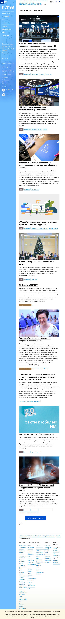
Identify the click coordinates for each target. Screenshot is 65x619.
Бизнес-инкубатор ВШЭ (30, 575)
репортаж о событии (37, 129)
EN (53, 1)
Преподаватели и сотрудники (22, 556)
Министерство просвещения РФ (56, 557)
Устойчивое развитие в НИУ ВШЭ (21, 552)
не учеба (42, 74)
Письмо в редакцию (8, 94)
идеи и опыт (34, 510)
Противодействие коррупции (23, 576)
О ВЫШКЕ (22, 543)
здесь (33, 613)
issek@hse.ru (7, 61)
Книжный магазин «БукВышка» (47, 552)
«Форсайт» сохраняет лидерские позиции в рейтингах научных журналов (38, 223)
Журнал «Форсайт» (7, 46)
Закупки (21, 563)
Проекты (4, 26)
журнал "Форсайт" (43, 228)
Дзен (5, 82)
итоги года (34, 279)
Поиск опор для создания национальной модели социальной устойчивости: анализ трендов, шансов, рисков (37, 377)
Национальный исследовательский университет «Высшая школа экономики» (36, 535)
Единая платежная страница (21, 604)
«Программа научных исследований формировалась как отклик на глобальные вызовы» (38, 165)
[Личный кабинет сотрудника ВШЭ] (59, 2)
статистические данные (32, 512)
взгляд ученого (35, 189)
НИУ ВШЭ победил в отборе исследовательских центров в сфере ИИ (37, 44)
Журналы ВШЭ (48, 560)
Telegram (6, 77)
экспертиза (48, 74)
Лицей (29, 545)
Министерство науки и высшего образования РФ (56, 550)
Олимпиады (30, 551)
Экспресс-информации (7, 43)
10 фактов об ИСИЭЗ (28, 285)
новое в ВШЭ (35, 74)
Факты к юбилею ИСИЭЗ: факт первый (36, 434)
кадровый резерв (44, 368)
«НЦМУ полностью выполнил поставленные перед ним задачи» (34, 108)
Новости (59, 536)
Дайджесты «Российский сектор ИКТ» (8, 49)
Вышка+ (29, 556)
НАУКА (38, 543)
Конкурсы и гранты (38, 566)
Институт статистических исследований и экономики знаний (41, 536)
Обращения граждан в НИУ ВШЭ (22, 567)
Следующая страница (35, 518)
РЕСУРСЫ (47, 543)
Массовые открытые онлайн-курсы (56, 562)
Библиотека (47, 545)
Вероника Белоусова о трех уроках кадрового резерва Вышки (34, 339)
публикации (34, 228)
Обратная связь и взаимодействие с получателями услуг (31, 585)
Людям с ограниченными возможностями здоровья (22, 599)
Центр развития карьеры (30, 569)
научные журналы (53, 228)
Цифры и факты (22, 545)
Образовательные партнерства (32, 579)
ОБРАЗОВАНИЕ (32, 543)
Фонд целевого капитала (21, 572)
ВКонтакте (6, 79)
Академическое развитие (39, 562)
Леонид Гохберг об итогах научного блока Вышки (38, 262)
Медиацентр (47, 558)
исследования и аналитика (33, 401)
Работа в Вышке (22, 608)
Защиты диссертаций (39, 559)
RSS (5, 86)
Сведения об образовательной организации (23, 592)
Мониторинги (39, 552)
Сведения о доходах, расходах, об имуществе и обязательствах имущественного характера (23, 584)
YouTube (6, 84)
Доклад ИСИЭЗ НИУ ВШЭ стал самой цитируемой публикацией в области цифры (36, 487)
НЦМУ (45, 129)
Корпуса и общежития (21, 560)
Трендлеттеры (5, 53)
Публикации (5, 16)
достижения (27, 74)
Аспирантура (30, 562)
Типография (47, 556)
